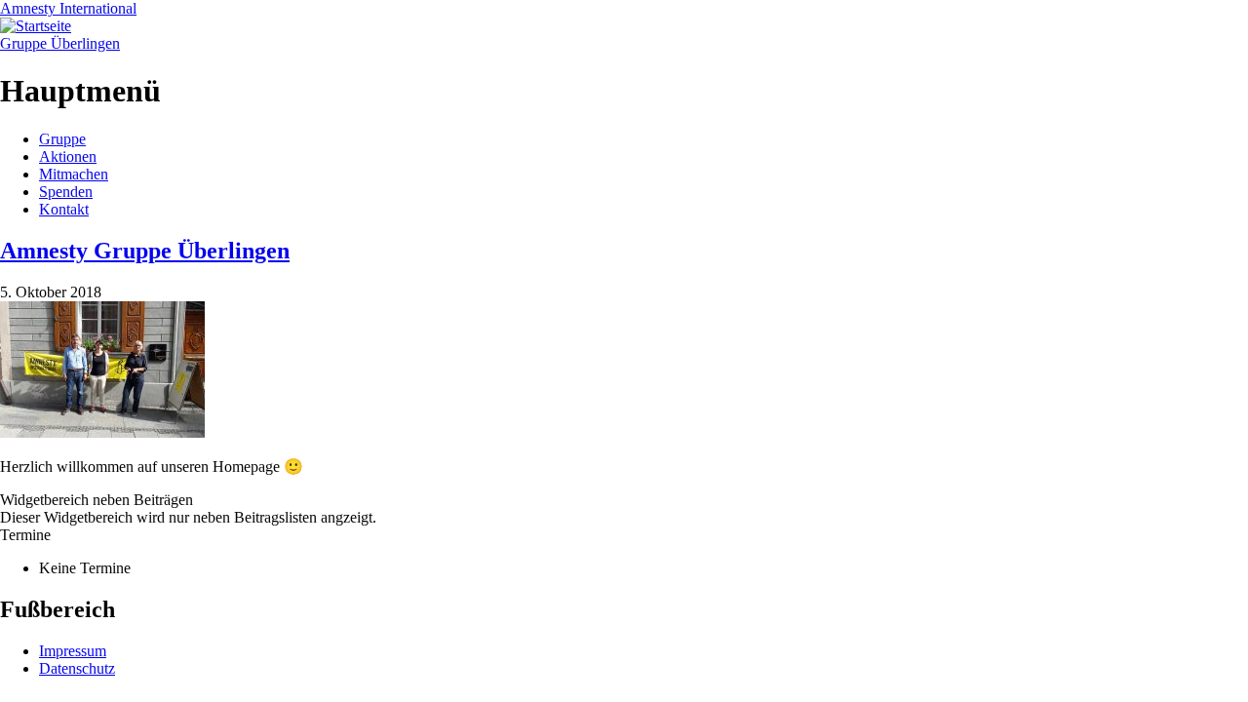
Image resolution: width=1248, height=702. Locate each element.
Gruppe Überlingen (60, 43)
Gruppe (62, 139)
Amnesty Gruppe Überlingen (145, 250)
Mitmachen (73, 174)
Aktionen (68, 156)
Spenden (66, 191)
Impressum (72, 651)
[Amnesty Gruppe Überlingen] (102, 432)
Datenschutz (77, 668)
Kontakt (64, 209)
